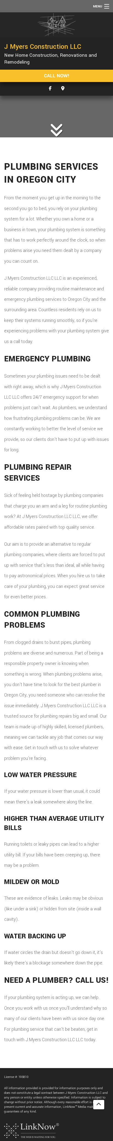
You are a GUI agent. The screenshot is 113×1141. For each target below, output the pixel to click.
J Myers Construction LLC (42, 46)
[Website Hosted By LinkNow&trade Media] (31, 1130)
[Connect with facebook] (50, 89)
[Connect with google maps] (63, 89)
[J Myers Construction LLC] (56, 24)
